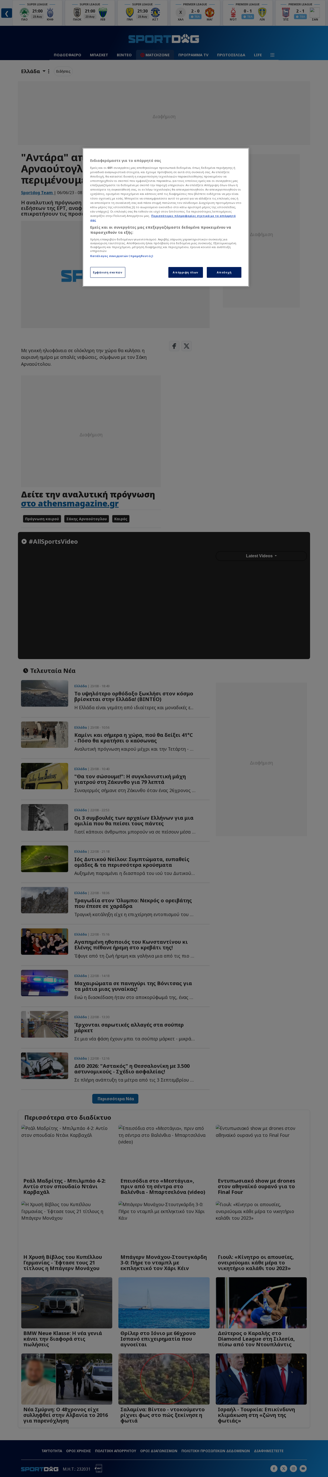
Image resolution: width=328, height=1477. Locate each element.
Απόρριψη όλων (185, 272)
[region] (166, 217)
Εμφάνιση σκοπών (107, 272)
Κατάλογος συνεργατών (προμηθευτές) (121, 256)
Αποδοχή (224, 272)
